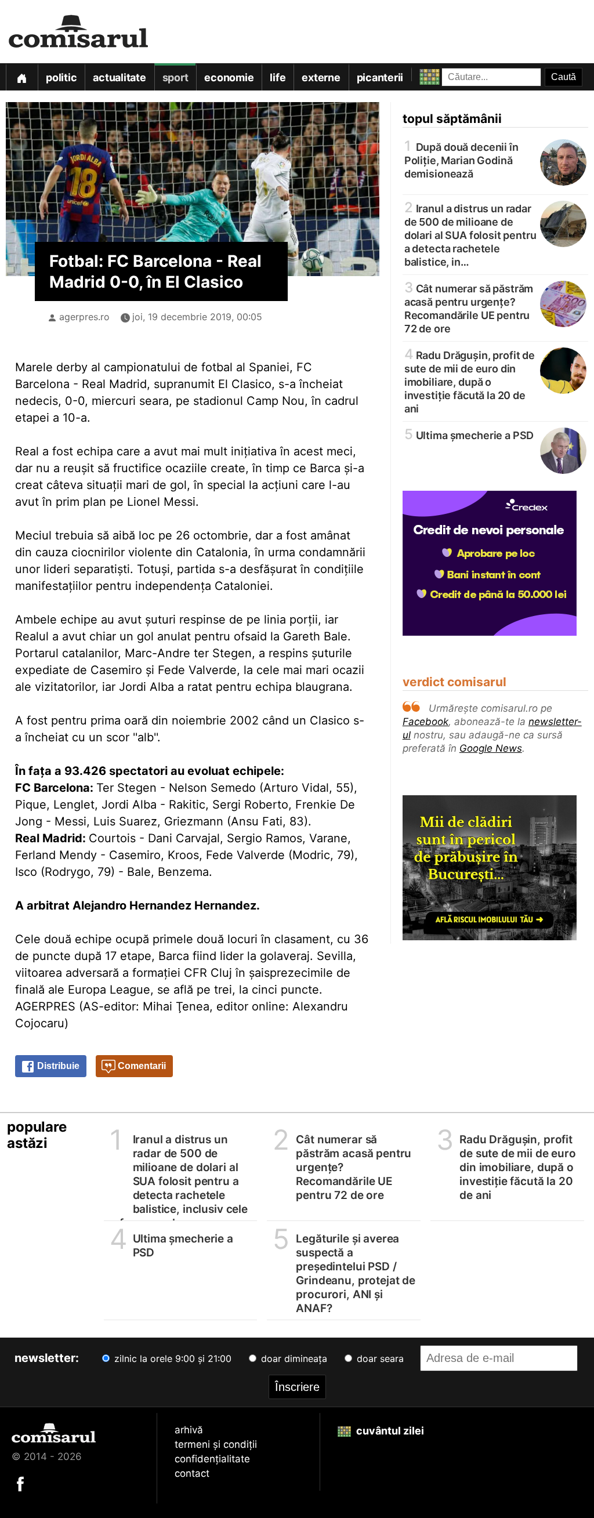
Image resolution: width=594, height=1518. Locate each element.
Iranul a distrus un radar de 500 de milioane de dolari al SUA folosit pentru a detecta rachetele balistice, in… (470, 234)
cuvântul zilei (389, 1431)
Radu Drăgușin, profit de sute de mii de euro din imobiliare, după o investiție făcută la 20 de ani (469, 381)
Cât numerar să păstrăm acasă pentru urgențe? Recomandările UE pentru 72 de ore (469, 308)
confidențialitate (212, 1459)
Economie (228, 77)
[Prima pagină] (21, 76)
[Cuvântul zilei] (419, 74)
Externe (321, 77)
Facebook (425, 721)
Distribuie (57, 1066)
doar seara (379, 1358)
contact (192, 1473)
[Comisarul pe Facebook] (20, 1483)
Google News (490, 748)
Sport (175, 77)
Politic (61, 77)
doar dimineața (292, 1358)
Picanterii (380, 77)
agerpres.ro (84, 317)
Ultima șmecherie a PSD (469, 434)
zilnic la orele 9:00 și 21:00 (171, 1358)
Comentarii (140, 1066)
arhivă (189, 1430)
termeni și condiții (216, 1444)
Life (277, 77)
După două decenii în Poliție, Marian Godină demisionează (461, 159)
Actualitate (119, 77)
